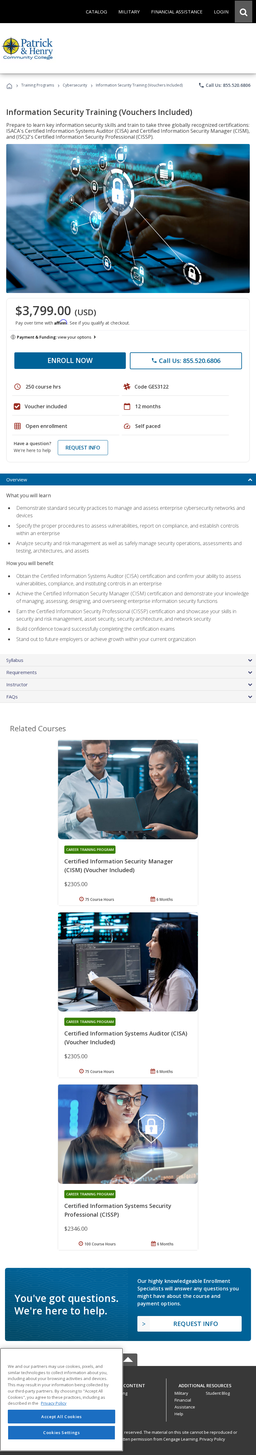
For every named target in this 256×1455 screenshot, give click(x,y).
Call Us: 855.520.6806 (224, 85)
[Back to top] (128, 1384)
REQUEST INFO (83, 447)
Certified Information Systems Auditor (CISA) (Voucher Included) (125, 1038)
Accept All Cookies (61, 1416)
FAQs (12, 696)
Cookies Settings (61, 1432)
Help (179, 1414)
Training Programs (37, 85)
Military (181, 1393)
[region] (61, 1399)
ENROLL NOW (70, 360)
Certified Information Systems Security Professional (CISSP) (117, 1210)
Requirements (21, 672)
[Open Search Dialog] (243, 11)
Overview (16, 479)
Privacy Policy (212, 1439)
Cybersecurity (75, 85)
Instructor (17, 684)
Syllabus (14, 660)
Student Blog (218, 1393)
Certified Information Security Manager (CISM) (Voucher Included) (118, 865)
